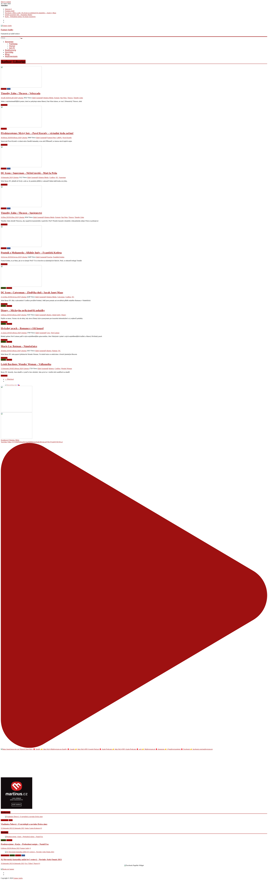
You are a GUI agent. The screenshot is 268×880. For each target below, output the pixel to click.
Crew (48, 333)
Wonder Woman (66, 368)
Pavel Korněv (67, 138)
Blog (7, 54)
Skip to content (6, 2)
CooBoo (52, 177)
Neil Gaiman (55, 333)
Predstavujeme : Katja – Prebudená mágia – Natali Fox (25, 844)
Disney (63, 315)
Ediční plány (5, 855)
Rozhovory (10, 50)
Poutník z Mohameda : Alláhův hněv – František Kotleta (31, 252)
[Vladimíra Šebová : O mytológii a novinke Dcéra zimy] (24, 817)
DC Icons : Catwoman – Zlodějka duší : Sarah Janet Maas (32, 292)
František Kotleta (58, 257)
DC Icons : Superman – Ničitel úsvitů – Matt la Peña (29, 173)
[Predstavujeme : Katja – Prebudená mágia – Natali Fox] (24, 837)
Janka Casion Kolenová (33, 828)
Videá (11, 820)
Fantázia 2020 (9, 11)
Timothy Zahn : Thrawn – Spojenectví (21, 213)
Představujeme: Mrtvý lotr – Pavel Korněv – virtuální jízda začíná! (37, 133)
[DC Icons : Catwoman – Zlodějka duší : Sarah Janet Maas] (21, 286)
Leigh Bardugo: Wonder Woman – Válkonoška (26, 364)
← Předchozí (9, 379)
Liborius (20, 98)
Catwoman (60, 297)
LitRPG (59, 138)
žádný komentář (37, 98)
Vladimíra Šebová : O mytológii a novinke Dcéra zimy (24, 824)
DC (57, 177)
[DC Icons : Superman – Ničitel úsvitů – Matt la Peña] (21, 167)
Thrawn (70, 98)
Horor (12, 46)
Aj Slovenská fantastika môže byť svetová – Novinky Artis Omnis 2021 (31, 859)
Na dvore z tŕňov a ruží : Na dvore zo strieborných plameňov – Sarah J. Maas (30, 13)
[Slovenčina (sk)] (11, 385)
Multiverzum (11, 56)
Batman (54, 351)
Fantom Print (51, 138)
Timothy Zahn (78, 98)
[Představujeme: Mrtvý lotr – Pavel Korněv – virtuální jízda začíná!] (21, 127)
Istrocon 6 (8, 9)
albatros (48, 315)
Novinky (9, 52)
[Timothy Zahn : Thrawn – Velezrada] (21, 87)
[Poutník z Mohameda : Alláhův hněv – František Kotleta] (21, 246)
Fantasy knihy (7, 30)
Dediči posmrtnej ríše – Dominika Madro (18, 15)
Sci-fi (12, 48)
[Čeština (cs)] (19, 385)
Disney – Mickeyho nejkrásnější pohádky (23, 310)
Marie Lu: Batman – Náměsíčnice (19, 346)
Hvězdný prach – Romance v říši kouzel (22, 328)
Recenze (9, 42)
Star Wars (63, 98)
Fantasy (13, 44)
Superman (62, 177)
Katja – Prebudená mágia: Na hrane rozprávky (20, 17)
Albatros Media (48, 98)
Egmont (56, 98)
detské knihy (56, 315)
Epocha (49, 257)
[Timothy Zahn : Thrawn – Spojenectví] (21, 206)
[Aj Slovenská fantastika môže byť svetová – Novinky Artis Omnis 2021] (29, 852)
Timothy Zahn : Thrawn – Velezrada (20, 93)
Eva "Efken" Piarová (32, 863)
